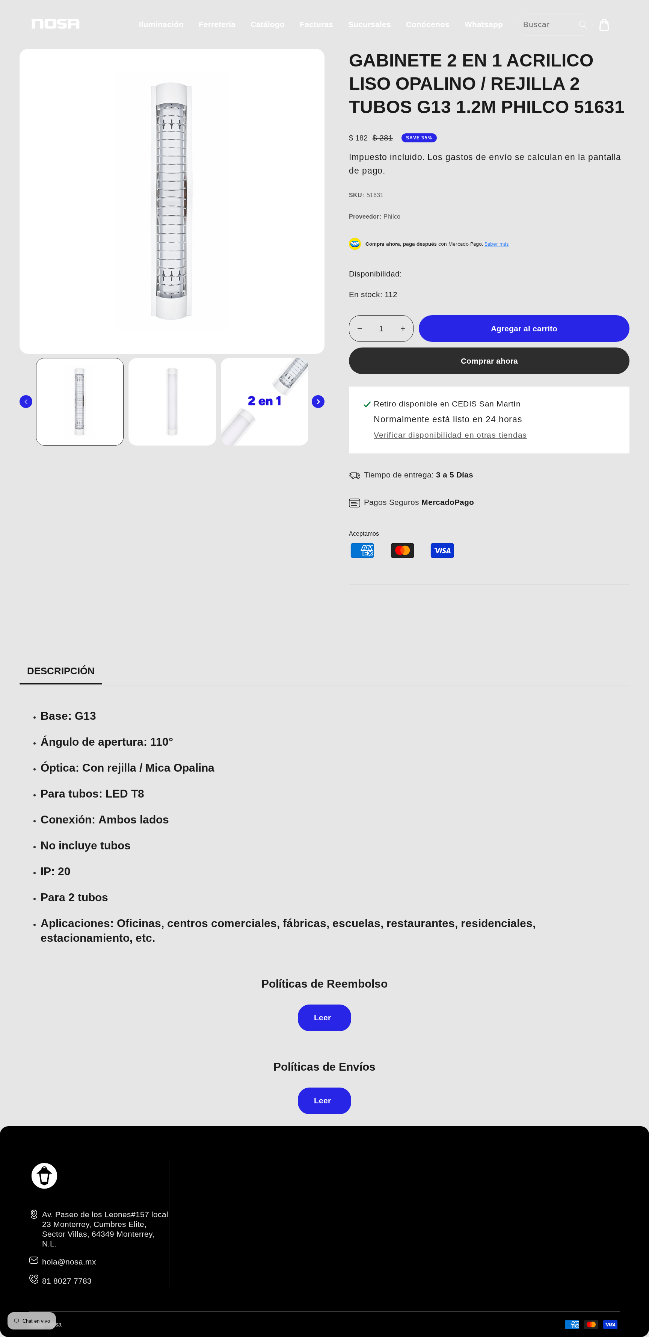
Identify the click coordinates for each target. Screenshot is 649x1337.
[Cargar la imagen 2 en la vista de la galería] (172, 402)
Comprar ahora (489, 361)
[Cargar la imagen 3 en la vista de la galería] (264, 402)
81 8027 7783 (67, 1281)
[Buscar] (583, 24)
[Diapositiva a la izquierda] (26, 401)
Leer (322, 1017)
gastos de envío (478, 157)
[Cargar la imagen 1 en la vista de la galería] (80, 402)
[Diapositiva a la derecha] (318, 401)
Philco (391, 216)
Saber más (496, 244)
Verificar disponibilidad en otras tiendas (450, 435)
